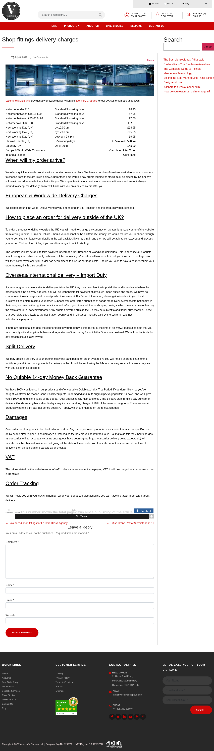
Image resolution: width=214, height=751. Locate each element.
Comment (12, 542)
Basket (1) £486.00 (199, 15)
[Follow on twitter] (118, 717)
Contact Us (156, 26)
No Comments (40, 57)
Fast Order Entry (10, 682)
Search (173, 39)
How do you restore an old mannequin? (187, 91)
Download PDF (9, 699)
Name (10, 585)
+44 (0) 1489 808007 (123, 709)
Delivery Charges (86, 100)
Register (167, 16)
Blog (4, 708)
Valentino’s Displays (18, 100)
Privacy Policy (63, 678)
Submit (201, 710)
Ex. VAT (155, 4)
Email (10, 600)
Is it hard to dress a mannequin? (182, 87)
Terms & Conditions (65, 682)
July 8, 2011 (21, 57)
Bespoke (136, 26)
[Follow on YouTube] (131, 717)
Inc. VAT (170, 4)
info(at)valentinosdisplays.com (127, 695)
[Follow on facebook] (112, 717)
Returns (59, 686)
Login (164, 13)
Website (10, 615)
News (150, 60)
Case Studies (114, 26)
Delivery (59, 673)
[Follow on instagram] (143, 717)
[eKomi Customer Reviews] (67, 705)
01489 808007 (138, 16)
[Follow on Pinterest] (137, 717)
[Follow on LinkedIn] (124, 717)
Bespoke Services (11, 691)
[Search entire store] (100, 15)
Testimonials (8, 686)
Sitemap (60, 691)
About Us (92, 26)
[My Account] (157, 14)
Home (53, 26)
